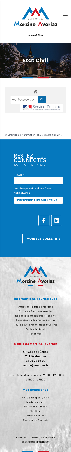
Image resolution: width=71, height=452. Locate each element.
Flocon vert (35, 333)
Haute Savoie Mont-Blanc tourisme (35, 324)
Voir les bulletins (43, 238)
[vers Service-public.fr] (41, 108)
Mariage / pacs (35, 402)
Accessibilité (35, 35)
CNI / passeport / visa (35, 397)
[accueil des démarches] (35, 91)
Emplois (21, 437)
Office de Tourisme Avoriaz (35, 311)
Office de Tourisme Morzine (35, 306)
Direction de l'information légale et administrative (35, 135)
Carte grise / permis (35, 420)
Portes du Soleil (36, 329)
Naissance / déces (35, 406)
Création (27, 442)
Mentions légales (43, 437)
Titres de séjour (35, 415)
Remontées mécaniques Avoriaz (35, 320)
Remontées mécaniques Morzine (35, 315)
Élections (35, 411)
